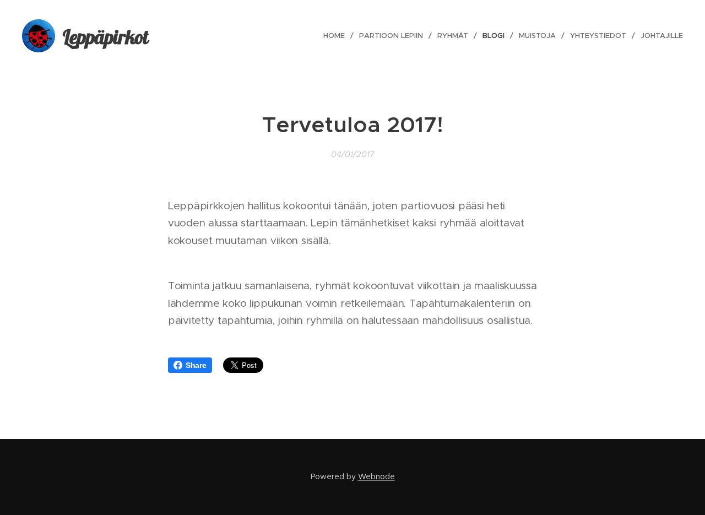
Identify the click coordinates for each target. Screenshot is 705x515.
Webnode (376, 476)
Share (196, 365)
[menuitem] (337, 36)
